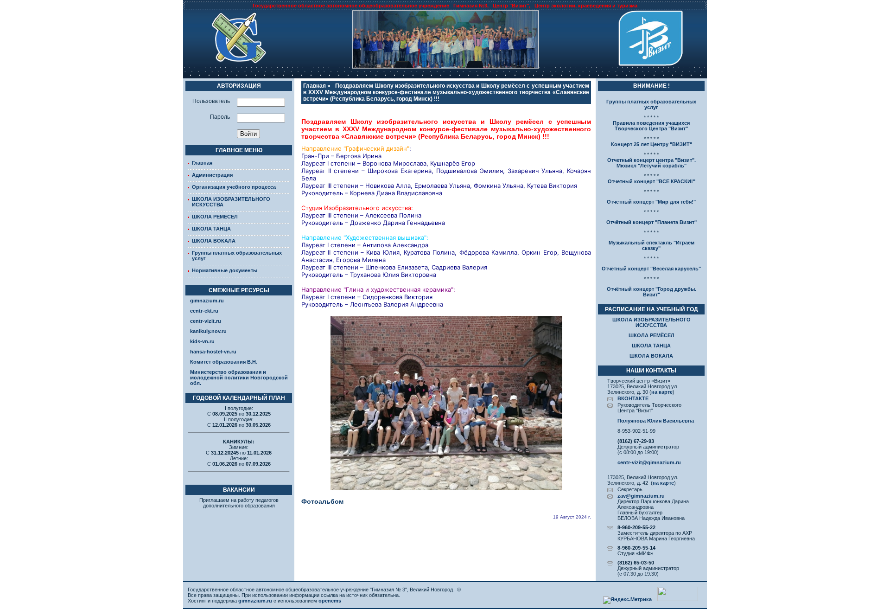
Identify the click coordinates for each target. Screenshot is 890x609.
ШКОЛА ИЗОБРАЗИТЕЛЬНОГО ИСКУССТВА (651, 322)
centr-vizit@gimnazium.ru (649, 462)
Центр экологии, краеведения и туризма (585, 5)
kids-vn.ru (202, 341)
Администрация (212, 175)
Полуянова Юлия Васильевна (655, 420)
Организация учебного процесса (234, 187)
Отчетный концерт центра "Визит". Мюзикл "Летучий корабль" (651, 162)
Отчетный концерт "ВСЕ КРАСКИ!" (651, 181)
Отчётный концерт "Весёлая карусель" (651, 268)
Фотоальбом (322, 501)
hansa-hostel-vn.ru (213, 351)
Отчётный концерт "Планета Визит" (651, 222)
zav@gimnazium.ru (641, 496)
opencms (329, 600)
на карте (662, 392)
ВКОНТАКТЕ (632, 398)
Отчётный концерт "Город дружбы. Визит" (651, 291)
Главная (202, 163)
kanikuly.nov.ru (208, 331)
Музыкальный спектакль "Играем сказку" (651, 245)
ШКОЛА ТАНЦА (211, 228)
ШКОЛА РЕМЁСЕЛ (215, 216)
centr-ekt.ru (204, 311)
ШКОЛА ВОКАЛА (213, 241)
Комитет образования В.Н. (223, 362)
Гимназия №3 (470, 5)
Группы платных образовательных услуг (651, 104)
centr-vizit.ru (205, 321)
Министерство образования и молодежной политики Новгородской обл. (239, 377)
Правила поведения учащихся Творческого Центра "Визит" (651, 125)
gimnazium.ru (207, 300)
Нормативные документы (224, 270)
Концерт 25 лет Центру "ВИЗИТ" (651, 144)
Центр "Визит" (511, 5)
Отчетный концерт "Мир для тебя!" (651, 202)
